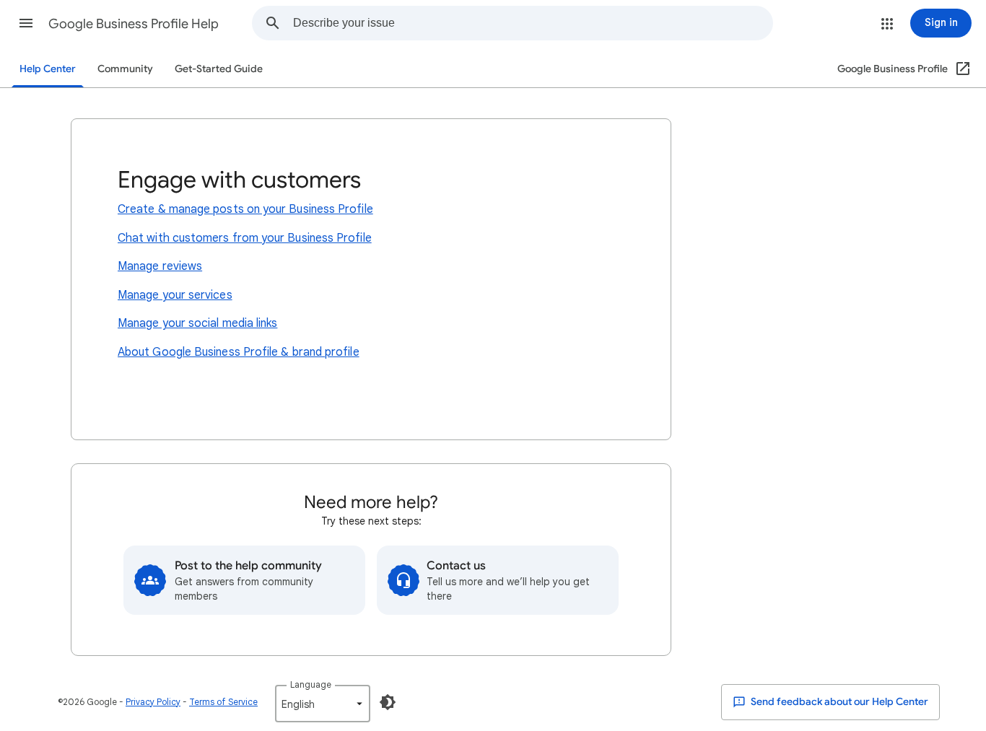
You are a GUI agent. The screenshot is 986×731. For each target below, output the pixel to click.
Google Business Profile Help (133, 24)
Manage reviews (160, 266)
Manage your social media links (197, 323)
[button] (26, 23)
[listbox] (322, 703)
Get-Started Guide (219, 69)
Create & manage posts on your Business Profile (245, 209)
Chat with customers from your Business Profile (245, 238)
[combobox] (532, 23)
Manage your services (175, 295)
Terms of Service (223, 701)
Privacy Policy (153, 701)
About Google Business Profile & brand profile (238, 352)
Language (310, 684)
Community (125, 69)
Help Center (47, 69)
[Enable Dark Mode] (387, 702)
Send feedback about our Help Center (838, 702)
